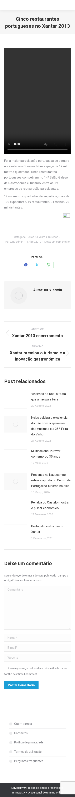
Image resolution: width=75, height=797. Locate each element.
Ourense (53, 237)
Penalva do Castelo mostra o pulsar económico (50, 505)
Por (14, 241)
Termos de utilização (28, 751)
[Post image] (15, 400)
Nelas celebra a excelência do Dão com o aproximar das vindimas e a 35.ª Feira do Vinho (49, 426)
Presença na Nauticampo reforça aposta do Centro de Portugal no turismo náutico (51, 480)
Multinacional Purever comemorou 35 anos (45, 453)
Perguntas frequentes (28, 761)
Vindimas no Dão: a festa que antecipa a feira (48, 396)
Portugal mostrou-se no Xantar (47, 529)
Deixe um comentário (57, 241)
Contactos (21, 733)
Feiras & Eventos (37, 237)
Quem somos (23, 723)
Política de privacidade (29, 742)
